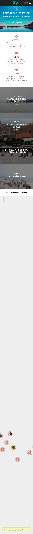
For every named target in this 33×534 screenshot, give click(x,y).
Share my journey (16, 23)
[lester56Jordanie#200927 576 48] (14, 447)
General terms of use (17, 530)
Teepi (16, 3)
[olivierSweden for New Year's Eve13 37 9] (10, 434)
